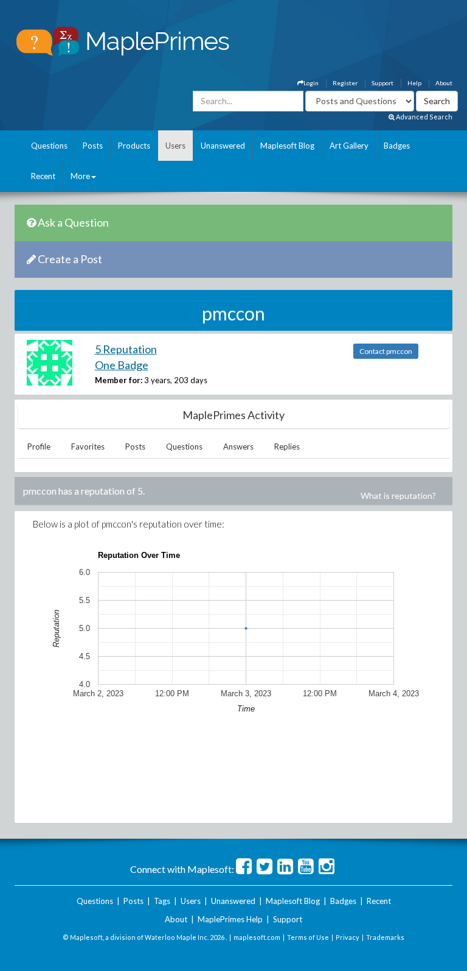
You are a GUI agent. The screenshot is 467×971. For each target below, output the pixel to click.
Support (382, 83)
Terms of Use (308, 937)
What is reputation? (398, 495)
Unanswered (223, 145)
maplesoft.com (257, 937)
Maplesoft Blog (287, 145)
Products (134, 145)
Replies (287, 446)
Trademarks (385, 937)
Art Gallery (349, 145)
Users (175, 145)
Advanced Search (423, 117)
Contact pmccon (385, 351)
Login (311, 83)
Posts (93, 145)
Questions (49, 145)
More (80, 176)
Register (345, 83)
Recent (43, 176)
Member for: (118, 380)
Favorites (88, 446)
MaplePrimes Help (230, 919)
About (443, 83)
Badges (397, 145)
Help (414, 83)
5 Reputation (126, 349)
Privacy (347, 937)
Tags (162, 901)
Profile (38, 446)
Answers (238, 446)
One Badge (121, 365)
